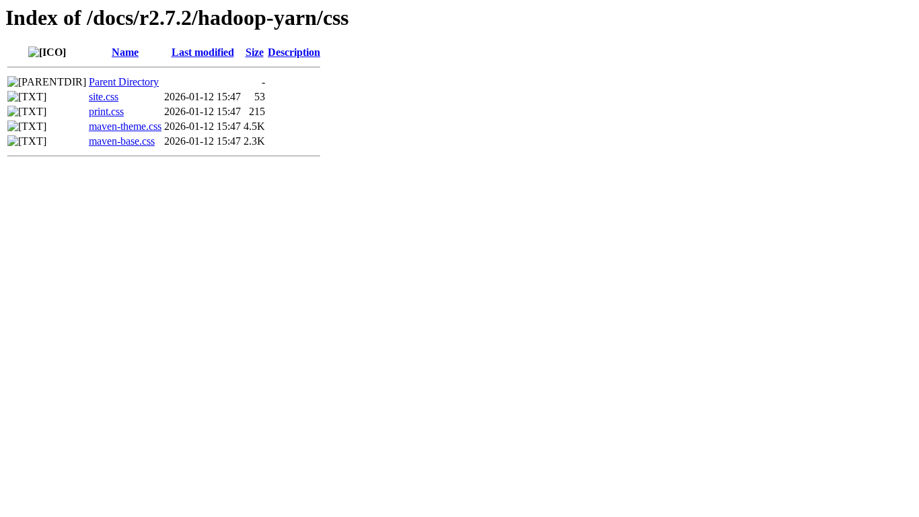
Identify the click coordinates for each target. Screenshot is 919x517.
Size (255, 52)
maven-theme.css (125, 126)
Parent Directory (124, 82)
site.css (103, 96)
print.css (106, 111)
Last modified (203, 52)
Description (294, 52)
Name (125, 52)
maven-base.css (122, 141)
